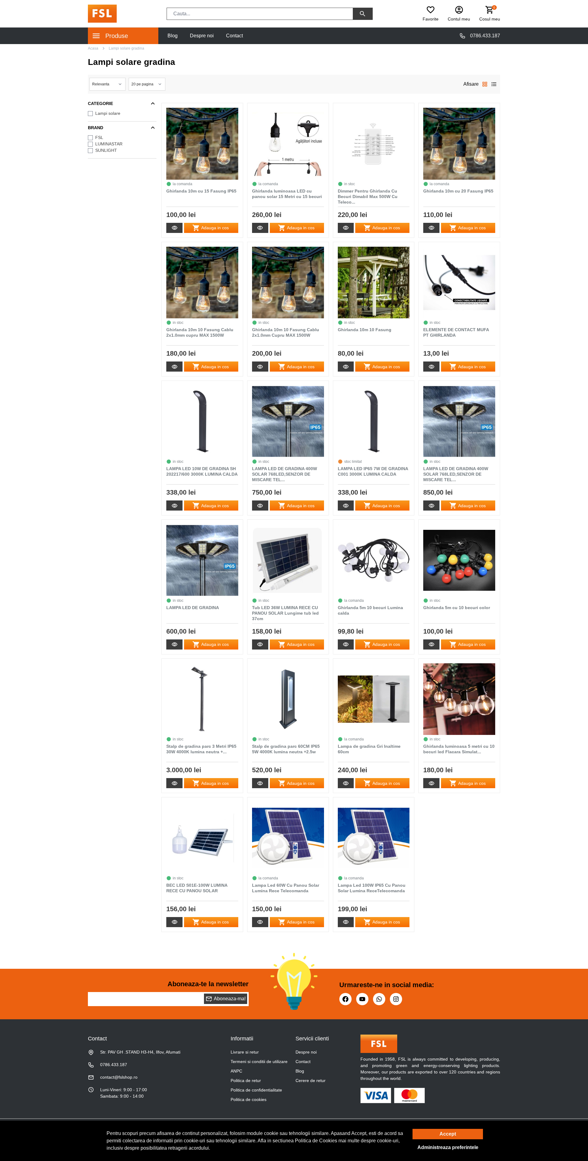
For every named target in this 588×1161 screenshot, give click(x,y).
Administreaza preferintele (447, 1147)
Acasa (93, 48)
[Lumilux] (102, 13)
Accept (447, 1134)
